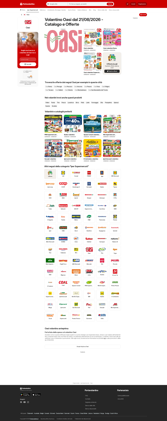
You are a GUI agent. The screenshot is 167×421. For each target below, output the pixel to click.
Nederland (96, 413)
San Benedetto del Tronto (98, 90)
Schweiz (52, 413)
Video (47, 102)
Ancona (78, 86)
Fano (97, 86)
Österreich (30, 413)
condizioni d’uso (23, 82)
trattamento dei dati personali (30, 83)
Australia (36, 413)
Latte (87, 102)
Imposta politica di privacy (47, 419)
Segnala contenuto (90, 402)
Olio (101, 102)
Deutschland (59, 413)
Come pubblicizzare (123, 395)
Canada (46, 413)
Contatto (87, 399)
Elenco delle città (102, 10)
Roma (48, 86)
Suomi (72, 413)
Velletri (59, 90)
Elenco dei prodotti (114, 10)
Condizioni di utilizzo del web (64, 419)
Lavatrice (71, 102)
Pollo (82, 102)
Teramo (49, 90)
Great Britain (83, 413)
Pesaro (88, 86)
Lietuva (90, 413)
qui (105, 338)
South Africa (114, 413)
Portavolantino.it (34, 419)
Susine (47, 106)
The (58, 102)
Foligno (106, 86)
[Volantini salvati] (127, 4)
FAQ (86, 395)
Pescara (68, 86)
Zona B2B (121, 399)
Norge (102, 413)
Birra (77, 102)
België (42, 413)
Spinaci (116, 102)
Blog (94, 10)
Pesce (64, 102)
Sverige (107, 413)
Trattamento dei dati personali (83, 419)
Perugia (58, 86)
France (77, 413)
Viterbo (69, 90)
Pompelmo (108, 102)
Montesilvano (80, 90)
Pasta (53, 102)
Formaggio (95, 102)
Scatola (54, 106)
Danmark (67, 413)
